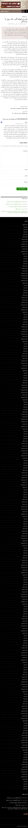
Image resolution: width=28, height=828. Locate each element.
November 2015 (24, 538)
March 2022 (25, 353)
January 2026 (24, 241)
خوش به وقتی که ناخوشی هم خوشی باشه (18, 107)
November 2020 (24, 392)
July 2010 (25, 694)
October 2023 (24, 307)
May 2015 (25, 553)
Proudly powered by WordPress (22, 826)
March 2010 (25, 703)
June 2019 (25, 433)
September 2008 (24, 747)
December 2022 (24, 331)
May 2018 (25, 465)
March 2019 (25, 441)
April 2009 (25, 730)
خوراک (24, 813)
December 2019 (24, 419)
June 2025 (25, 258)
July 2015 (25, 548)
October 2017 (24, 482)
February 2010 (24, 706)
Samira (24, 206)
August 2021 (24, 370)
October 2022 (24, 336)
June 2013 (25, 608)
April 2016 (25, 526)
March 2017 (25, 499)
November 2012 (24, 625)
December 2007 (24, 769)
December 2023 (24, 302)
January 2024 (24, 300)
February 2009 (24, 735)
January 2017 (24, 504)
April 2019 (25, 438)
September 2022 (24, 339)
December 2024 (24, 273)
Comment (24, 151)
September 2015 (24, 543)
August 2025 (24, 253)
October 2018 (24, 453)
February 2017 (24, 501)
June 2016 (25, 521)
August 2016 (24, 516)
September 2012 (24, 630)
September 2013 (24, 601)
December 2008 (24, 740)
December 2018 (24, 448)
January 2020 (24, 416)
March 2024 (25, 295)
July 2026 (25, 227)
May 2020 (25, 407)
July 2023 (25, 314)
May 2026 (25, 232)
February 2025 (24, 268)
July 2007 (25, 781)
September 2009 (24, 718)
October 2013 (24, 599)
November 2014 (24, 567)
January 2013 (24, 621)
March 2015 (25, 557)
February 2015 (24, 560)
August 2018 (24, 458)
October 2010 (24, 686)
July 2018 (25, 460)
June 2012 (25, 638)
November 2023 (24, 304)
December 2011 (24, 652)
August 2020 (24, 399)
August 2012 (24, 633)
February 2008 (24, 764)
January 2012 (24, 650)
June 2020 (25, 404)
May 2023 (25, 319)
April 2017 (25, 497)
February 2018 (24, 472)
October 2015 (24, 540)
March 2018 (25, 470)
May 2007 (25, 786)
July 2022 (25, 343)
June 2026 (25, 229)
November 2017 (24, 480)
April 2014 (25, 584)
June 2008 (25, 754)
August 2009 (24, 720)
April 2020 (25, 409)
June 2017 (25, 492)
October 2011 (24, 657)
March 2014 (25, 587)
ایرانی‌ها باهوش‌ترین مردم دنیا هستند (14, 201)
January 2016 (24, 533)
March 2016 (25, 528)
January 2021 (24, 387)
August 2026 (24, 224)
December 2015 (24, 536)
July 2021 (25, 373)
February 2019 (24, 443)
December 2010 (24, 681)
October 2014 (24, 570)
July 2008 (25, 752)
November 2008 (24, 742)
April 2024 (25, 292)
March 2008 (25, 762)
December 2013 (24, 594)
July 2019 (25, 431)
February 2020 (24, 414)
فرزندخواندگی (24, 16)
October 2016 (24, 511)
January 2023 (24, 329)
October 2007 (24, 774)
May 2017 (25, 494)
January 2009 (24, 737)
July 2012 (25, 635)
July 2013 (25, 606)
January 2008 (24, 767)
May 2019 (25, 436)
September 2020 (24, 397)
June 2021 (25, 375)
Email (26, 175)
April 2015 (25, 555)
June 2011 (25, 667)
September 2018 (24, 455)
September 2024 (24, 280)
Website (25, 182)
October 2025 (24, 249)
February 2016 (24, 531)
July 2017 (25, 489)
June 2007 (25, 784)
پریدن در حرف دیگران (19, 208)
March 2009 (25, 732)
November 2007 (24, 771)
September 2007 (24, 776)
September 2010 (24, 689)
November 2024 (24, 275)
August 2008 (24, 750)
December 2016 (24, 506)
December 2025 (24, 244)
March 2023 (25, 324)
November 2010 (24, 684)
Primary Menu (26, 11)
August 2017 (24, 487)
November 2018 (24, 450)
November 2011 (24, 655)
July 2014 (25, 577)
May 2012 (25, 640)
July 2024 (25, 285)
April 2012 (25, 643)
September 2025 (24, 251)
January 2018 (24, 475)
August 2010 (24, 691)
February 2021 (24, 385)
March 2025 (25, 266)
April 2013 (25, 613)
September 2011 (24, 660)
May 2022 (25, 348)
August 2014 (24, 574)
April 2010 (25, 701)
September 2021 (24, 368)
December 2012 (24, 623)
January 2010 (24, 708)
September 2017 (24, 484)
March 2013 (25, 616)
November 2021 (24, 363)
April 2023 (25, 321)
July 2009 (25, 723)
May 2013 (25, 611)
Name (26, 169)
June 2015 (25, 550)
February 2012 (24, 647)
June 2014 (25, 579)
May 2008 (25, 757)
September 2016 (24, 514)
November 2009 (24, 713)
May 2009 (25, 728)
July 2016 (25, 518)
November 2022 (24, 334)
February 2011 (24, 677)
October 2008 (24, 745)
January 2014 (24, 591)
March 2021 (25, 382)
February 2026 (24, 239)
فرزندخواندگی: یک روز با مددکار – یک (19, 112)
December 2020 (24, 390)
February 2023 (24, 326)
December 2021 (24, 360)
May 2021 (25, 377)
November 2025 (24, 246)
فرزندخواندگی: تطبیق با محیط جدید (16, 206)
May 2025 (25, 261)
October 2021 (24, 365)
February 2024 (24, 297)
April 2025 (25, 263)
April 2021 (25, 380)
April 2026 (25, 234)
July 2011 (25, 664)
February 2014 (24, 589)
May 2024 (25, 290)
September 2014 (24, 572)
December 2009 (24, 711)
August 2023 (24, 312)
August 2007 (24, 779)
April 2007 (25, 788)
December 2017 (24, 477)
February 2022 (24, 356)
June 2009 (25, 725)
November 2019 (24, 421)
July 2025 (25, 256)
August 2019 (24, 429)
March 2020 (25, 411)
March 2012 (25, 645)
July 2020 (25, 402)
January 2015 (24, 562)
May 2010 (25, 698)
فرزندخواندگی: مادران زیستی (14, 212)
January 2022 (24, 358)
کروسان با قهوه (5, 11)
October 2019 (24, 424)
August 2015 (24, 545)
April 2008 (25, 759)
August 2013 (24, 604)
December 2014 (24, 565)
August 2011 (24, 662)
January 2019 (24, 446)
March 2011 (25, 674)
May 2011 (25, 669)
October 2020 (24, 394)
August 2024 (24, 283)
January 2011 (24, 679)
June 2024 (25, 287)
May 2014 (25, 582)
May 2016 (25, 523)
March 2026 (25, 236)
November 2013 (24, 596)
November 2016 (24, 509)
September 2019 (24, 426)
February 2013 (24, 618)
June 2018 (25, 463)
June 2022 (25, 346)
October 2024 (24, 278)
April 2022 (25, 351)
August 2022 (24, 341)
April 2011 (25, 672)
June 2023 (25, 317)
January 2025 (24, 270)
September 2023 (24, 309)
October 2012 (24, 628)
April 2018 (25, 467)
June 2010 (25, 696)
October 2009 (24, 715)
